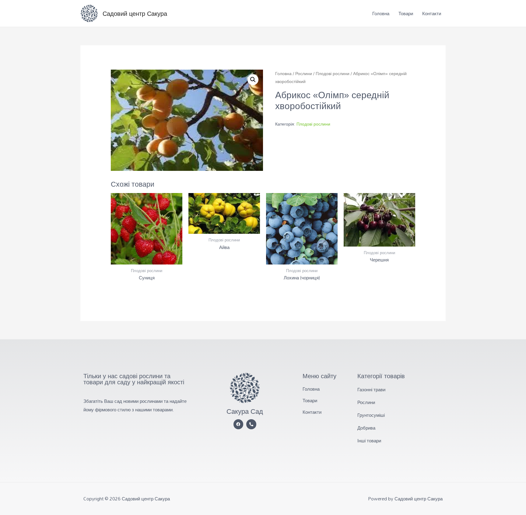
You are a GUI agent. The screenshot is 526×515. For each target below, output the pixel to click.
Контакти (431, 13)
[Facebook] (238, 424)
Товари (405, 13)
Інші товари (369, 440)
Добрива (366, 427)
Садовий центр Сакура (135, 13)
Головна (380, 13)
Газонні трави (371, 389)
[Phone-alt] (251, 424)
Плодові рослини (332, 73)
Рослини (303, 73)
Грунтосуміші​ (371, 415)
